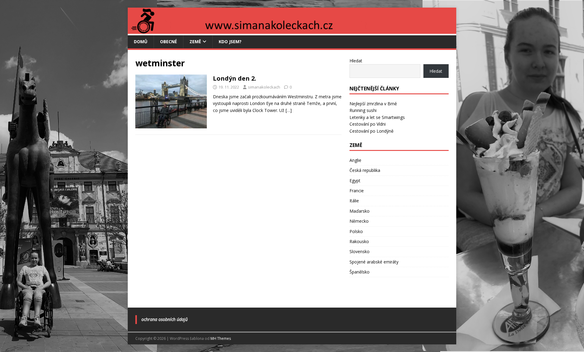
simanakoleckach (264, 87)
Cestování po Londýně (371, 131)
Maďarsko (359, 211)
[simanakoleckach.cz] (292, 32)
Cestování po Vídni (367, 124)
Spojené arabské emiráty (373, 262)
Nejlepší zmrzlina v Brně (373, 103)
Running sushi (363, 110)
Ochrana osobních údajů (164, 319)
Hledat (355, 61)
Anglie (355, 160)
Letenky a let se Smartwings (377, 117)
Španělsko (359, 272)
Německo (359, 221)
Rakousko (359, 241)
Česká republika (364, 170)
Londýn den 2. (234, 78)
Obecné (168, 41)
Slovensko (359, 251)
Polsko (356, 231)
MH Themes (220, 338)
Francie (356, 190)
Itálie (354, 201)
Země (195, 41)
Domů (141, 41)
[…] (289, 110)
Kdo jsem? (230, 41)
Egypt (354, 180)
